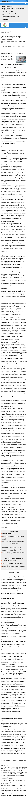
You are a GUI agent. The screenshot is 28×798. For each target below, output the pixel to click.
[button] (27, 1)
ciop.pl (12, 1)
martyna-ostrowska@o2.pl (6, 39)
